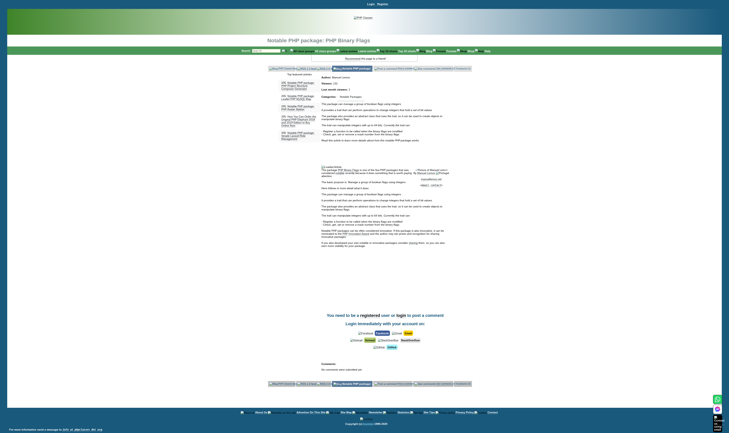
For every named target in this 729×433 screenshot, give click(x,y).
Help (488, 51)
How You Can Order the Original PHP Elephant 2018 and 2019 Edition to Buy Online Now (298, 121)
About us (261, 412)
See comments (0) (445, 68)
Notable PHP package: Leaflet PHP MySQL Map (298, 97)
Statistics (404, 412)
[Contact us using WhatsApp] (717, 401)
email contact (431, 185)
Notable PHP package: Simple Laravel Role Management (298, 135)
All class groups (325, 51)
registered (370, 315)
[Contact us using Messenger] (717, 411)
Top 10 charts (407, 51)
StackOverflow (410, 340)
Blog (429, 51)
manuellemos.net (431, 179)
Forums (451, 51)
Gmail (408, 333)
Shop (471, 51)
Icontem (368, 423)
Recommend (353, 58)
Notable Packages (351, 96)
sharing (413, 242)
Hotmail (370, 340)
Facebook (382, 333)
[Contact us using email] (719, 423)
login (401, 315)
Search (245, 50)
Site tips (429, 412)
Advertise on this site (311, 412)
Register (382, 4)
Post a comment (406, 68)
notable (339, 173)
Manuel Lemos (426, 173)
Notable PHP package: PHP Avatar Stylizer (298, 108)
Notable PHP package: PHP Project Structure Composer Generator (298, 85)
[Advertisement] (385, 153)
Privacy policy (465, 412)
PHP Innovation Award (355, 233)
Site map (346, 412)
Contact (493, 412)
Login (371, 4)
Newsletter (376, 412)
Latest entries (367, 51)
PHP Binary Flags (348, 170)
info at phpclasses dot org (82, 429)
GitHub (392, 347)
